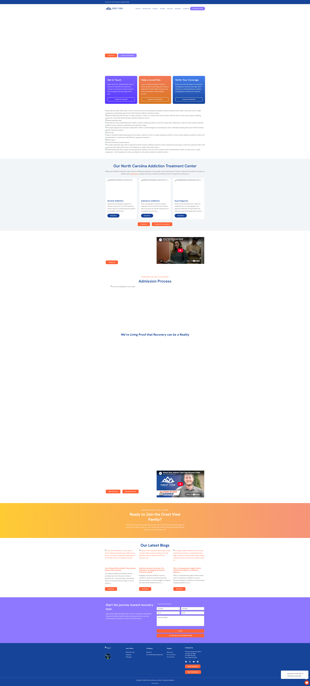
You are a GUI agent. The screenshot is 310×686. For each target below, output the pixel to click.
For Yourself (170, 657)
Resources (170, 652)
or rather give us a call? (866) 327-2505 (180, 635)
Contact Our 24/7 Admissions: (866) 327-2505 (117, 2)
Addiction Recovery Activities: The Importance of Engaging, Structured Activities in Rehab (152, 570)
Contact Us (144, 224)
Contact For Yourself (121, 99)
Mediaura (171, 680)
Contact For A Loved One (155, 99)
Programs (128, 654)
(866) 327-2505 (193, 657)
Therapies (129, 657)
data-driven (134, 174)
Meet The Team (113, 491)
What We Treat (130, 652)
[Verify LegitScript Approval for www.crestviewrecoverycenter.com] (115, 656)
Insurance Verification (188, 99)
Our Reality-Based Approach (154, 654)
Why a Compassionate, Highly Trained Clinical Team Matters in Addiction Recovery (187, 570)
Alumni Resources (130, 491)
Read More (111, 589)
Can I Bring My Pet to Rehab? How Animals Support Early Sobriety (120, 569)
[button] (197, 8)
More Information (193, 672)
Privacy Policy (155, 683)
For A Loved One (193, 666)
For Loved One (171, 654)
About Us (149, 652)
